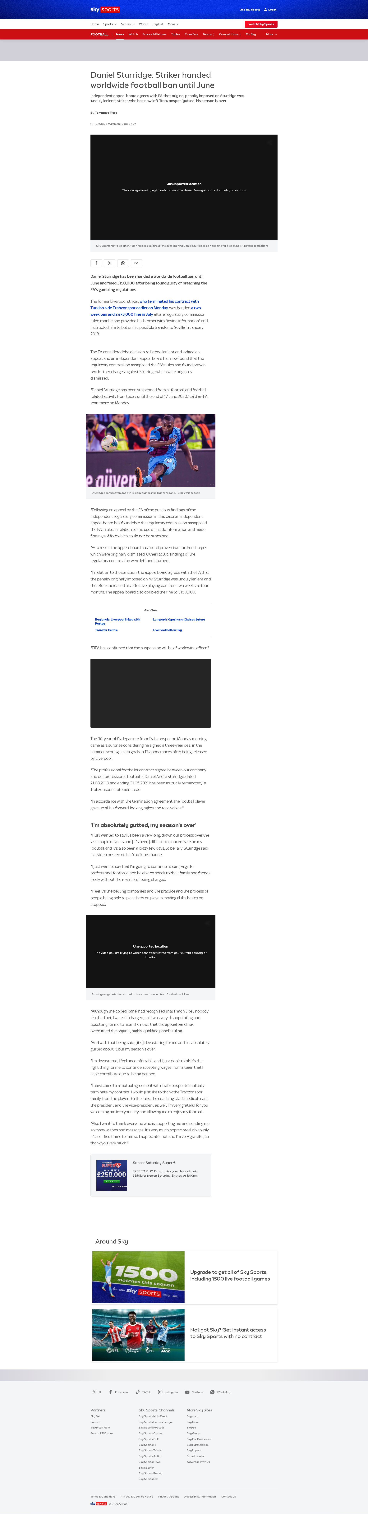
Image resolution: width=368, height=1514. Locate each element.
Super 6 (95, 1422)
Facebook (121, 1392)
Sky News (193, 1422)
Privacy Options (168, 1496)
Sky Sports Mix (148, 1479)
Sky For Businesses (199, 1439)
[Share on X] (109, 263)
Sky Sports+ (146, 1467)
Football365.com (101, 1433)
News (120, 34)
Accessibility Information (200, 1496)
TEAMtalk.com (100, 1427)
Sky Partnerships (198, 1444)
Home (94, 24)
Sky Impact (194, 1450)
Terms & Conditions (102, 1496)
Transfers (191, 34)
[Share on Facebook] (96, 263)
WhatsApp (224, 1392)
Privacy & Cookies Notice (137, 1496)
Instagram (171, 1392)
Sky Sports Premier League (156, 1422)
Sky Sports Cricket (151, 1433)
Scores (126, 24)
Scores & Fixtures (154, 34)
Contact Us (228, 1496)
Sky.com (192, 1416)
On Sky (251, 34)
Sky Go (191, 1427)
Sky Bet (158, 24)
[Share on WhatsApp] (123, 263)
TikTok (146, 1392)
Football (99, 34)
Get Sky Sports (250, 9)
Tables (175, 34)
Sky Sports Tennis (150, 1450)
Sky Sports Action (150, 1456)
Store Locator (196, 1456)
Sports (108, 24)
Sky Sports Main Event (153, 1416)
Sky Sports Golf (149, 1439)
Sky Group (193, 1433)
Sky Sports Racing (150, 1473)
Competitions (229, 34)
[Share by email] (136, 263)
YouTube (197, 1392)
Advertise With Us (198, 1462)
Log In (272, 9)
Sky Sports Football (151, 1427)
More (171, 24)
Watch (143, 24)
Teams (207, 34)
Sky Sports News (149, 1462)
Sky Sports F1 (147, 1444)
